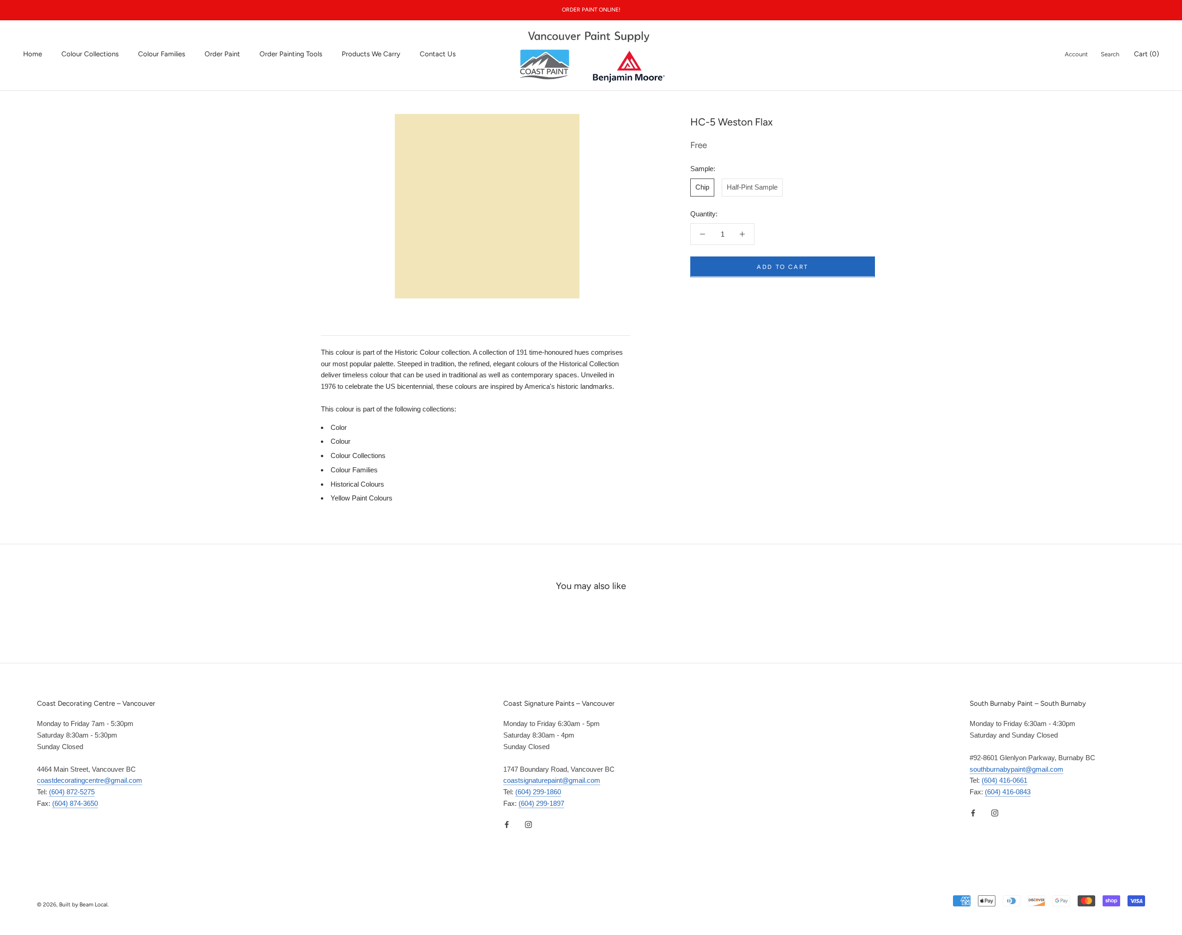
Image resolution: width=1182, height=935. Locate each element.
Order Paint (222, 54)
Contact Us (438, 54)
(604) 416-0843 (1008, 792)
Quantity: (704, 213)
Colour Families (161, 54)
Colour (340, 441)
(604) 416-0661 (1004, 780)
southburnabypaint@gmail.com (1016, 769)
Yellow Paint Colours (361, 498)
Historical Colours (357, 484)
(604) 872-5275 (72, 792)
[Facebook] (506, 824)
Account (1076, 54)
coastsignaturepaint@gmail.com (551, 780)
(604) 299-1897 (541, 803)
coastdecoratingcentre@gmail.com (89, 780)
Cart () (1146, 54)
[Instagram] (528, 824)
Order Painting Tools (290, 54)
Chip (702, 187)
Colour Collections (90, 54)
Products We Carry (371, 54)
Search (1110, 54)
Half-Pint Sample (752, 187)
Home (32, 54)
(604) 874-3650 (75, 803)
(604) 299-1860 (538, 792)
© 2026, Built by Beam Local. (73, 904)
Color (339, 427)
